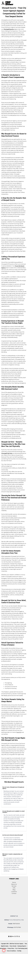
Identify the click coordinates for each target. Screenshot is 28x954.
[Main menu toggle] (25, 3)
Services (14, 886)
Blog (14, 889)
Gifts (14, 888)
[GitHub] (17, 936)
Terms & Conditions (11, 950)
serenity (19, 732)
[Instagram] (11, 936)
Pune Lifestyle (13, 946)
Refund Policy (3, 948)
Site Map (19, 950)
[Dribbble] (15, 936)
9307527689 (17, 927)
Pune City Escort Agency (17, 943)
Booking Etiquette (22, 946)
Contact (14, 893)
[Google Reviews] (19, 936)
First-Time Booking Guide (21, 948)
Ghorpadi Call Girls (6, 453)
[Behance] (13, 936)
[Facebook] (9, 936)
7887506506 (16, 923)
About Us (14, 884)
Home (14, 882)
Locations (14, 891)
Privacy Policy (11, 948)
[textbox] (14, 440)
